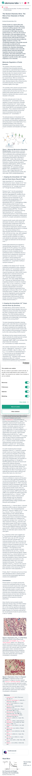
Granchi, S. (9, 706)
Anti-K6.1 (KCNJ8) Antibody (12, 681)
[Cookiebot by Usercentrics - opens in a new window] (22, 363)
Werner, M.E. (10, 728)
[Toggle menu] (28, 3)
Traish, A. (9, 703)
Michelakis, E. (10, 722)
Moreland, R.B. (10, 712)
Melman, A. (9, 731)
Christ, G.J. (9, 718)
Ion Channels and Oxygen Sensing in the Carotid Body (10, 772)
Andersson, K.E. (10, 697)
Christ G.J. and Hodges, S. (13, 700)
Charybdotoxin (9, 419)
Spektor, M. (9, 725)
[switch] (27, 387)
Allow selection (15, 411)
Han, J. (8, 740)
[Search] (25, 3)
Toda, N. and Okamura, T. (13, 715)
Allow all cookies (15, 406)
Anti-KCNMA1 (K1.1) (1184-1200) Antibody (14, 641)
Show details (22, 402)
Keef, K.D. (9, 709)
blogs (6, 7)
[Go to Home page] (10, 2)
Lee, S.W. (9, 737)
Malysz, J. (9, 742)
